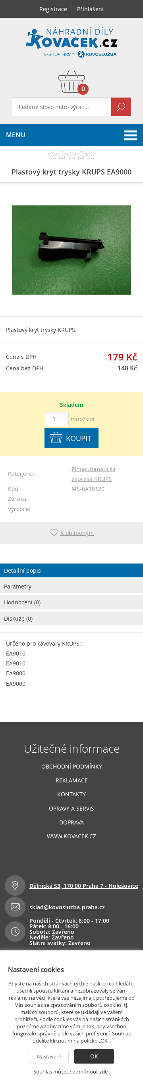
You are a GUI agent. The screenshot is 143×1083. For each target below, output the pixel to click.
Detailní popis (22, 570)
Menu (15, 134)
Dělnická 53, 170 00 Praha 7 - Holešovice (83, 885)
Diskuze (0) (18, 618)
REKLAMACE (72, 780)
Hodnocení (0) (22, 602)
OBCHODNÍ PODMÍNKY (71, 766)
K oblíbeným (77, 533)
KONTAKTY (71, 794)
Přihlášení (90, 9)
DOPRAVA (71, 822)
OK (94, 1056)
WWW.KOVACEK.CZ (71, 836)
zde (104, 1071)
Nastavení (49, 1056)
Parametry (17, 586)
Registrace (53, 9)
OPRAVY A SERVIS (71, 808)
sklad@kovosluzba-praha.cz (67, 907)
